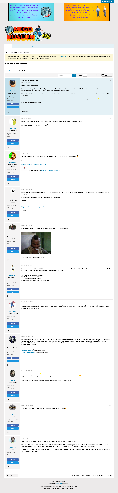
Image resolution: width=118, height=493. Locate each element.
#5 (110, 225)
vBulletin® (59, 483)
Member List (18, 49)
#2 (110, 118)
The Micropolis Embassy (28, 352)
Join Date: (9, 97)
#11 (110, 438)
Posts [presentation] (9, 70)
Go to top (108, 475)
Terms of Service (97, 475)
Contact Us (80, 475)
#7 (110, 302)
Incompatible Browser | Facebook (50, 170)
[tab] (9, 70)
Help (73, 475)
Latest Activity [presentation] (20, 70)
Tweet (13, 107)
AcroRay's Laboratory (27, 350)
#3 (110, 153)
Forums (8, 46)
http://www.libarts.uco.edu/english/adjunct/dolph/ (36, 207)
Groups (31, 46)
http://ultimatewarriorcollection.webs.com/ (34, 164)
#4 (110, 189)
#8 (110, 336)
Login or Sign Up (107, 1)
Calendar (26, 49)
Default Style (11, 475)
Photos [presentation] (31, 70)
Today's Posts (10, 49)
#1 (110, 80)
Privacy (88, 475)
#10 (110, 405)
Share (13, 103)
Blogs (16, 46)
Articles (23, 46)
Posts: (8, 100)
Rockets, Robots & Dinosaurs (29, 354)
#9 (110, 371)
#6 (110, 265)
